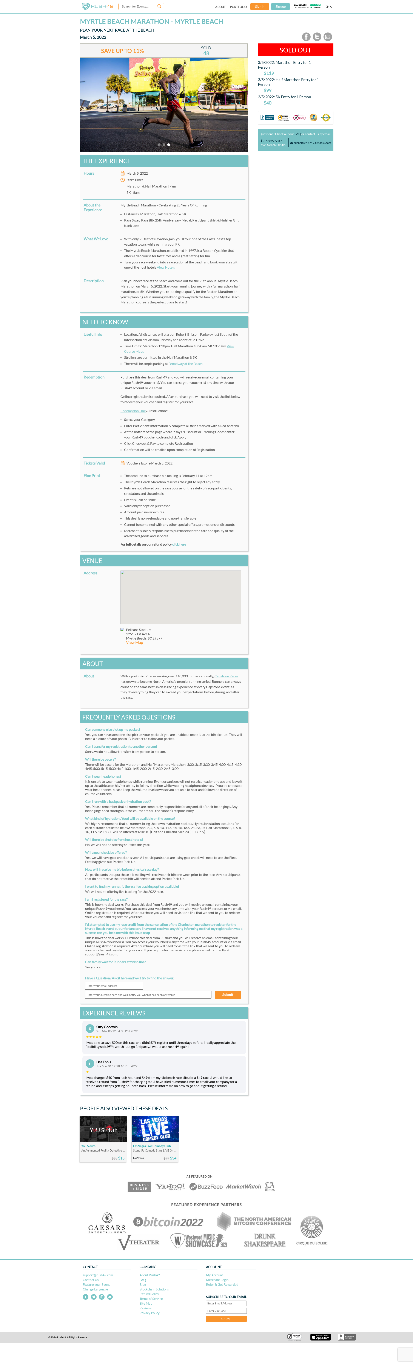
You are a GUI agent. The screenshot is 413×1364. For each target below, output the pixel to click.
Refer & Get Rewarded (222, 1284)
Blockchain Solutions (154, 1289)
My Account (214, 1275)
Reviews (146, 1308)
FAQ (298, 134)
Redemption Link (133, 411)
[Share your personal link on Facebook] (306, 40)
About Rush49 (150, 1275)
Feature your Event (96, 1284)
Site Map (146, 1303)
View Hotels (166, 267)
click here (179, 544)
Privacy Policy (150, 1313)
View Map (134, 642)
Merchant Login (217, 1280)
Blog (143, 1284)
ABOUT (220, 7)
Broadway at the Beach (186, 363)
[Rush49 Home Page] (97, 9)
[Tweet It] (317, 40)
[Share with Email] (328, 40)
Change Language (95, 1289)
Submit (228, 994)
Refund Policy (149, 1294)
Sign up (281, 6)
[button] (180, 594)
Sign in (259, 6)
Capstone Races (226, 676)
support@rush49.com (98, 1275)
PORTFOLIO (238, 7)
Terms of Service (151, 1299)
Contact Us (91, 1280)
